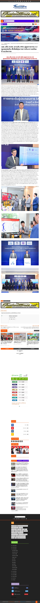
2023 (13, 571)
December (14, 550)
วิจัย (15, 537)
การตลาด (19, 529)
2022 (13, 572)
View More (37, 330)
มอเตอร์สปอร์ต (14, 532)
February (13, 567)
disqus (20, 348)
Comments (20, 460)
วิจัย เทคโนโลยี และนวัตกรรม (22, 525)
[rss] (24, 1)
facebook (32, 348)
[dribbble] (22, 1)
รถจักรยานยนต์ (20, 532)
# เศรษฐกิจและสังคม (7, 300)
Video (13, 537)
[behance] (26, 1)
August (13, 557)
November (14, 552)
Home (2, 43)
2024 (13, 548)
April (13, 564)
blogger (7, 348)
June (13, 560)
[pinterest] (18, 1)
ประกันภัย (20, 527)
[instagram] (28, 1)
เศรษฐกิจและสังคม (7, 43)
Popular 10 (14, 460)
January (13, 569)
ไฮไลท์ (26, 534)
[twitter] (16, 1)
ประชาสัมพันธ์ (14, 525)
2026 (13, 545)
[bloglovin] (20, 1)
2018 (13, 579)
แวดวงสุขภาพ (14, 529)
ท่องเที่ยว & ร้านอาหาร (21, 537)
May (13, 562)
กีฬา (26, 529)
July (12, 558)
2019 (13, 578)
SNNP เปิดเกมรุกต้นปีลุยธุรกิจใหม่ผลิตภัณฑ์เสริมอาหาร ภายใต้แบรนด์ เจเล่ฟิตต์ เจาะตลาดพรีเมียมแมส (22, 463)
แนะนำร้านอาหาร (15, 534)
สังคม (23, 529)
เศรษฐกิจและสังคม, (13, 53)
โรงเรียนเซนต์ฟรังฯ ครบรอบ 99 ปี (22, 489)
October (13, 553)
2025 (13, 547)
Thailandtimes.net (11, 601)
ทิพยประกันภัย (21, 534)
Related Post (4, 330)
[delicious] (30, 1)
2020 (13, 576)
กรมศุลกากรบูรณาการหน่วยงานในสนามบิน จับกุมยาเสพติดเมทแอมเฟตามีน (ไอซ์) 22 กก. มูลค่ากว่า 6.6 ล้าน (33, 343)
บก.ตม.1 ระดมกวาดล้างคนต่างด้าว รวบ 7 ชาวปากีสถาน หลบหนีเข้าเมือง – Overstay (7, 342)
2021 (13, 574)
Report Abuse (13, 597)
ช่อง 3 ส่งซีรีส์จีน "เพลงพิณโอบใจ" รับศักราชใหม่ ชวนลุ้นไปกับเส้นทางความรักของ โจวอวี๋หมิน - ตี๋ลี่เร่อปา (22, 475)
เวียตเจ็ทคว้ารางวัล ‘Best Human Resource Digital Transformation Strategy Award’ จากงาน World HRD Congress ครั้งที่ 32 (19, 509)
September (14, 555)
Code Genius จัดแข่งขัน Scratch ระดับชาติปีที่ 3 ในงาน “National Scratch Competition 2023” (22, 494)
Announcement (26, 460)
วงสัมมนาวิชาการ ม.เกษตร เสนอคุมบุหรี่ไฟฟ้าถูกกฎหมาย (20, 342)
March (13, 565)
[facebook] (14, 1)
